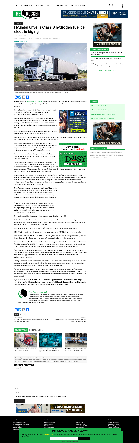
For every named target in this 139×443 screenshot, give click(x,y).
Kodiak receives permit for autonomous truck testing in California (25, 349)
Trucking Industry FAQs (82, 426)
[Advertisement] (73, 199)
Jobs (49, 5)
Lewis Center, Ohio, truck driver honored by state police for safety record (71, 320)
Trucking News (25, 5)
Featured (22, 315)
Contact (110, 420)
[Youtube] (118, 5)
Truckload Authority (77, 5)
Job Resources (60, 5)
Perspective (39, 5)
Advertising (47, 420)
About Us (15, 420)
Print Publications (48, 426)
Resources (79, 420)
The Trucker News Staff (21, 35)
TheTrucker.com (48, 435)
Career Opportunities (113, 427)
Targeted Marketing (49, 427)
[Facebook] (109, 5)
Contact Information (113, 422)
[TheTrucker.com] (25, 14)
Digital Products (48, 424)
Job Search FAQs (80, 422)
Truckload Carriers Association (21, 424)
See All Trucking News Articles (106, 70)
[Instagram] (112, 5)
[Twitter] (115, 5)
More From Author (36, 330)
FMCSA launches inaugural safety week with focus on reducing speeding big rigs (31, 320)
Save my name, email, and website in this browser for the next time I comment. (42, 396)
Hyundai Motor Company (35, 102)
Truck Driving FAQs (80, 424)
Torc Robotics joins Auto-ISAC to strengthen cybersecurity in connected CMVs (49, 350)
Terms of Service (17, 427)
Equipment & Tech (18, 23)
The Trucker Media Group (19, 422)
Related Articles (21, 330)
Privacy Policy (16, 426)
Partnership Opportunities (115, 426)
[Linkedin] (121, 5)
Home (16, 5)
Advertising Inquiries (49, 422)
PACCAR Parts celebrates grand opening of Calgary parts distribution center (76, 349)
